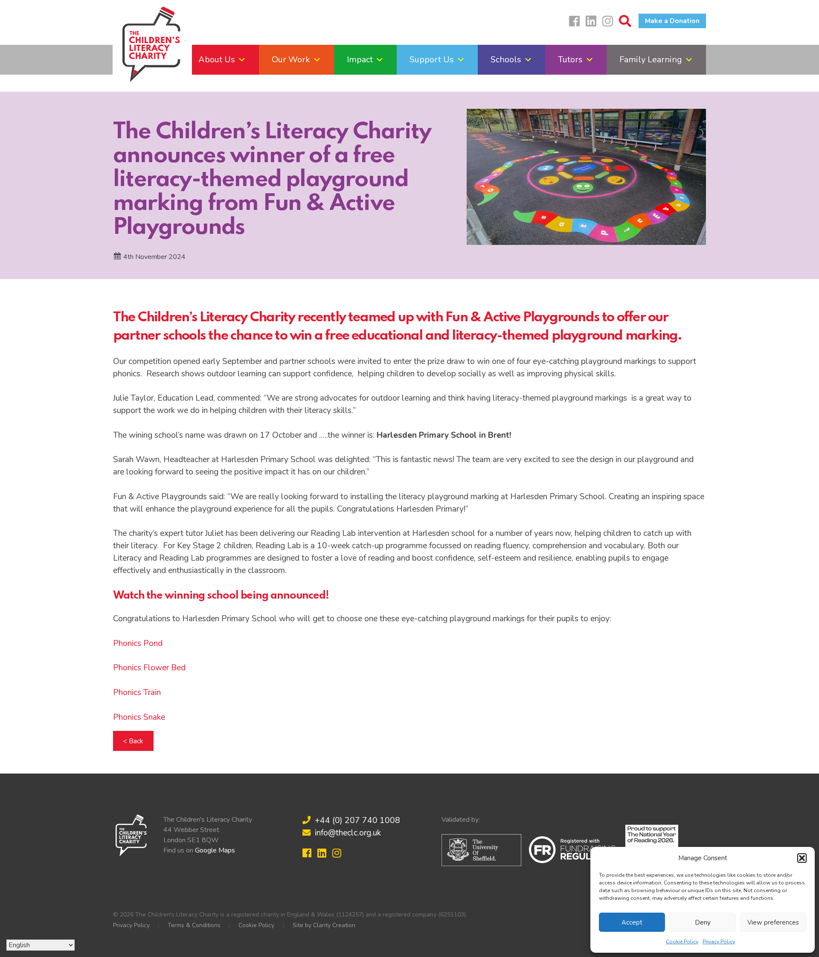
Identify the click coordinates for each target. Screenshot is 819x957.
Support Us (432, 59)
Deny (703, 922)
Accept (632, 922)
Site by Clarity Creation (324, 925)
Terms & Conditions (194, 925)
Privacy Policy (719, 941)
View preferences (773, 922)
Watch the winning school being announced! (221, 595)
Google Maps (215, 850)
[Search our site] (627, 23)
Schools (506, 59)
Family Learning (650, 59)
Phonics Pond (138, 643)
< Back (133, 740)
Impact (360, 59)
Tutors (570, 59)
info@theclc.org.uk (348, 832)
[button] (802, 858)
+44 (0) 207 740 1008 (357, 820)
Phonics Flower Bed (149, 667)
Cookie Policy (682, 941)
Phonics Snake (139, 717)
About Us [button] (216, 59)
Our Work (291, 59)
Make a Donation (672, 21)
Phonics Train (137, 692)
